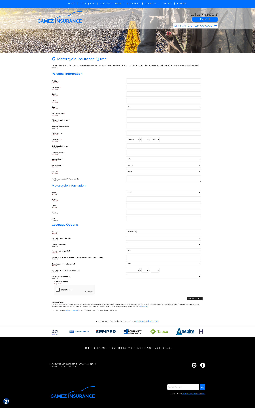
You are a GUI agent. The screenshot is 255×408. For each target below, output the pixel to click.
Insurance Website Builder (147, 321)
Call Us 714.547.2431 (204, 14)
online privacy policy (73, 310)
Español (205, 19)
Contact (167, 348)
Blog (140, 348)
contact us (143, 306)
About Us (152, 348)
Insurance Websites (104, 321)
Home (86, 348)
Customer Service (122, 348)
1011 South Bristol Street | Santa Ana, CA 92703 (73, 364)
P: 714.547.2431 (56, 366)
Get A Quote (101, 348)
